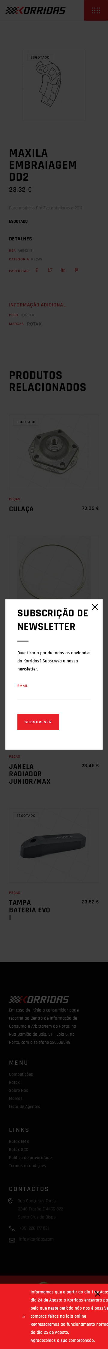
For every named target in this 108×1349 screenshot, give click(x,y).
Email (22, 685)
